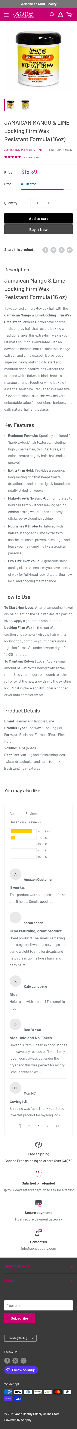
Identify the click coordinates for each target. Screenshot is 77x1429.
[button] (48, 1126)
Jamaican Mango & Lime (23, 150)
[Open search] (52, 14)
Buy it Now (38, 229)
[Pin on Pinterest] (53, 249)
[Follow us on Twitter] (15, 1360)
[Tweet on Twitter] (62, 249)
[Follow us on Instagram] (24, 1360)
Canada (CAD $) (17, 1338)
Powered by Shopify (17, 1420)
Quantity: (11, 203)
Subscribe (19, 1318)
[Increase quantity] (48, 202)
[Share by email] (70, 249)
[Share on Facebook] (45, 249)
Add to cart (38, 218)
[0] (69, 14)
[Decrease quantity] (25, 202)
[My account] (60, 14)
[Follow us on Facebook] (7, 1360)
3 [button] (39, 1126)
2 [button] (29, 1126)
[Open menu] (6, 15)
